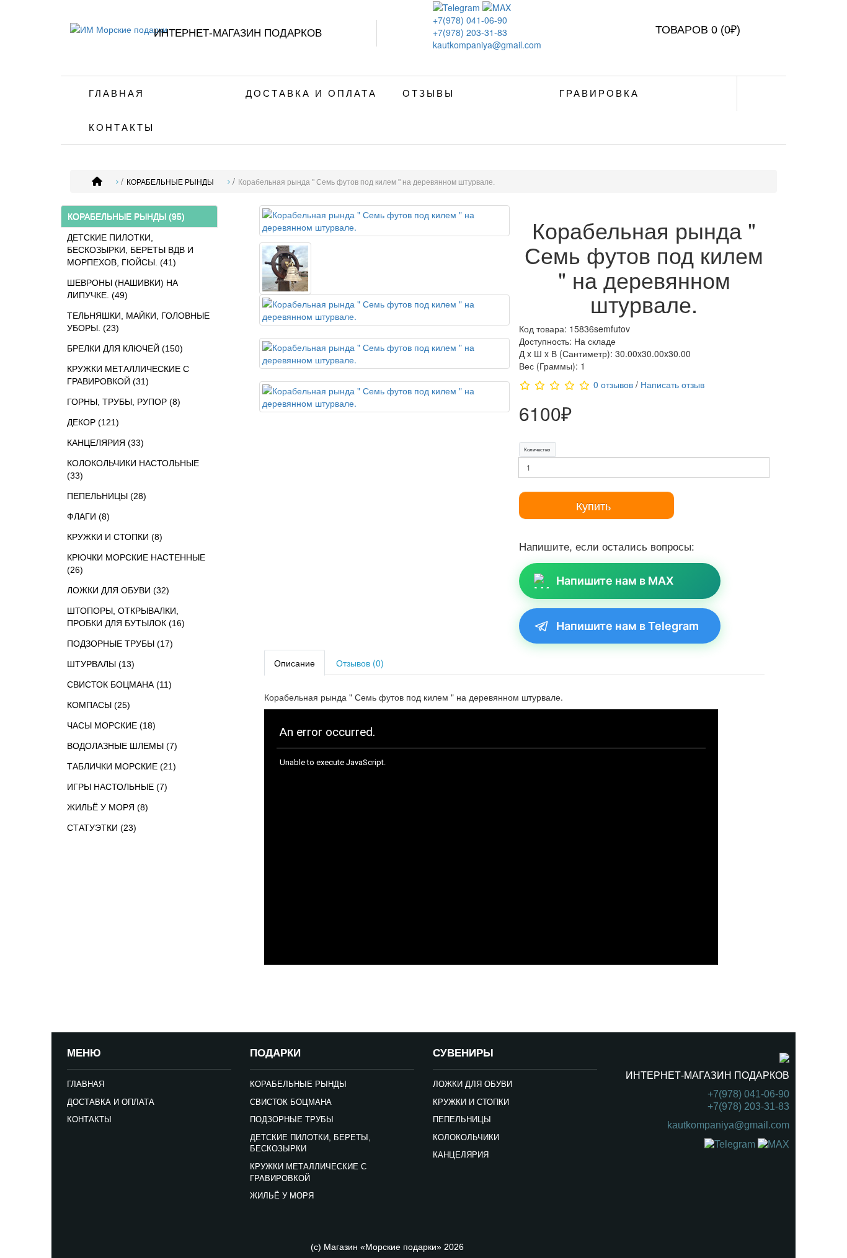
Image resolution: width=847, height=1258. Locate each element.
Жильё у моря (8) (107, 807)
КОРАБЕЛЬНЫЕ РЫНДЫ (170, 182)
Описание (294, 663)
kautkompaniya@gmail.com (487, 44)
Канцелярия (461, 1154)
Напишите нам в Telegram (627, 625)
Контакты (121, 127)
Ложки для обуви (472, 1084)
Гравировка (599, 93)
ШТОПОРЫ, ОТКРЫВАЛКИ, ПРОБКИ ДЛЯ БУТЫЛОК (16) (126, 617)
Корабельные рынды (298, 1084)
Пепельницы (462, 1119)
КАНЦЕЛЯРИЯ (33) (105, 443)
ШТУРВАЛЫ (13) (101, 664)
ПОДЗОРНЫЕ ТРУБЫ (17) (120, 644)
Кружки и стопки (471, 1102)
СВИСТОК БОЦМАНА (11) (119, 684)
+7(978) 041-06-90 (470, 20)
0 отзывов (613, 384)
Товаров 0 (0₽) (697, 30)
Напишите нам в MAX (614, 580)
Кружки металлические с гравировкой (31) (128, 375)
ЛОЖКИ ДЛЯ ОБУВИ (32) (118, 590)
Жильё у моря (282, 1195)
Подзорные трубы (292, 1119)
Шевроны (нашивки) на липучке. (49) (122, 289)
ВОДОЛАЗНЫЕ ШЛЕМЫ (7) (122, 746)
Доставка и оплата (311, 93)
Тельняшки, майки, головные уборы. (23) (138, 322)
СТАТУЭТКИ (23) (101, 828)
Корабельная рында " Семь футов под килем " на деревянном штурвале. (366, 182)
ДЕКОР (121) (93, 422)
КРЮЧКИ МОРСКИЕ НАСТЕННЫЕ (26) (136, 563)
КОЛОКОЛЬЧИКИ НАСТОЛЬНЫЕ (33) (133, 469)
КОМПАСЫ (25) (98, 705)
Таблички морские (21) (121, 766)
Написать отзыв (672, 384)
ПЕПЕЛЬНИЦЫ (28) (106, 496)
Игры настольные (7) (117, 787)
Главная (116, 93)
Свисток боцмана (291, 1102)
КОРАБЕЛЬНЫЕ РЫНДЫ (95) (126, 216)
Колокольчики (466, 1137)
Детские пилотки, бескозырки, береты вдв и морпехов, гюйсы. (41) (130, 250)
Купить (593, 505)
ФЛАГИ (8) (88, 516)
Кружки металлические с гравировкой (308, 1172)
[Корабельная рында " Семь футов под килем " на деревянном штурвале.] (384, 222)
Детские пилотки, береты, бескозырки (310, 1143)
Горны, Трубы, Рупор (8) (123, 402)
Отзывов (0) (360, 663)
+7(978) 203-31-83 (470, 32)
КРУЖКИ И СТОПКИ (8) (114, 537)
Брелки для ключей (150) (125, 348)
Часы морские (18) (111, 725)
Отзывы (428, 93)
